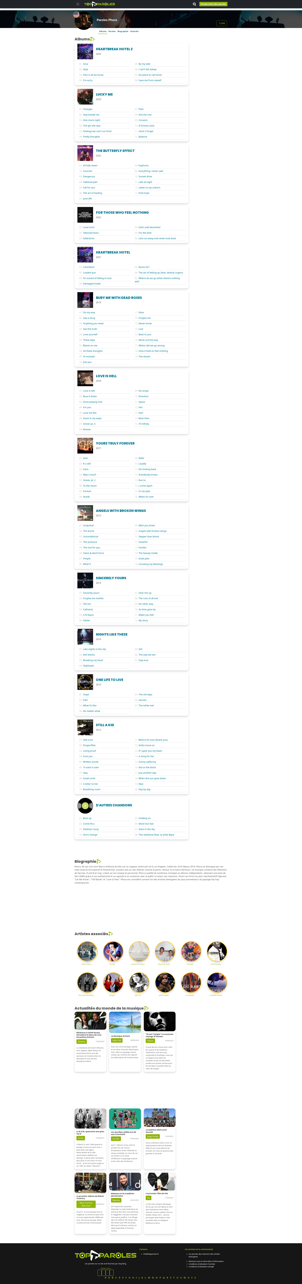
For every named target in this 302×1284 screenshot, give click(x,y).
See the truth (90, 329)
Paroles (112, 31)
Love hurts (88, 227)
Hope (86, 694)
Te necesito (89, 356)
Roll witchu (89, 654)
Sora (85, 63)
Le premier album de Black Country (90, 1197)
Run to (142, 480)
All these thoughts (93, 351)
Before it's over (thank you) (153, 739)
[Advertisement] (209, 51)
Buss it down (90, 396)
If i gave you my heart (150, 750)
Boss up (87, 818)
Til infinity (144, 423)
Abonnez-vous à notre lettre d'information (206, 1261)
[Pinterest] (104, 1273)
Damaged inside (92, 283)
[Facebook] (100, 1273)
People (86, 558)
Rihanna (81, 1041)
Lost (141, 329)
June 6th (87, 198)
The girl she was (91, 125)
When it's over (146, 496)
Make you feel (146, 614)
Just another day (147, 772)
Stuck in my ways (92, 418)
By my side (144, 63)
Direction (143, 396)
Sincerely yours (91, 592)
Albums (103, 31)
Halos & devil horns (93, 553)
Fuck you (88, 756)
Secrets (142, 700)
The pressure (90, 542)
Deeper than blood (149, 536)
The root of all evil (148, 598)
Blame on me (90, 345)
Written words (90, 761)
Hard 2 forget (146, 131)
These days (89, 340)
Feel (141, 412)
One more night (91, 120)
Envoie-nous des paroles (213, 4)
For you (87, 407)
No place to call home (150, 74)
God (85, 458)
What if (87, 564)
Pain (85, 700)
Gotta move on (147, 745)
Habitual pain (90, 182)
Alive (141, 312)
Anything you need (93, 323)
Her (141, 407)
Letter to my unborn (149, 187)
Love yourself (90, 334)
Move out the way (148, 340)
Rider (141, 458)
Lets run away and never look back (157, 238)
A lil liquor (88, 614)
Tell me (87, 603)
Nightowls (88, 665)
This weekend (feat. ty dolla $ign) (156, 834)
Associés (134, 31)
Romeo (87, 429)
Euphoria (143, 165)
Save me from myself (150, 80)
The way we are (147, 654)
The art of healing (92, 193)
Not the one (145, 114)
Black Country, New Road (86, 1204)
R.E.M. (80, 1138)
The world (88, 531)
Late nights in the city (94, 649)
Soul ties (87, 171)
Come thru (88, 823)
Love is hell (89, 390)
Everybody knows (148, 474)
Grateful (143, 542)
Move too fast (146, 823)
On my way (89, 312)
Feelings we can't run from (97, 131)
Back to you (145, 334)
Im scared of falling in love (97, 278)
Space (142, 401)
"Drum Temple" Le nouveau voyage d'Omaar (159, 1035)
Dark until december (150, 227)
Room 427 (144, 267)
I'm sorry (87, 80)
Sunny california (147, 761)
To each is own (91, 767)
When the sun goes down (152, 778)
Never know (145, 323)
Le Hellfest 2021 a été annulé (156, 1131)
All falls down (90, 165)
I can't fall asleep (148, 69)
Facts (85, 469)
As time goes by (147, 609)
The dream (144, 356)
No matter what (91, 711)
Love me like (89, 412)
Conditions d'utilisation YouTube (202, 1264)
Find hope (144, 193)
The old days (145, 694)
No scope (144, 390)
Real (141, 783)
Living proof (89, 750)
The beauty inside (148, 553)
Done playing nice (92, 401)
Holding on (145, 818)
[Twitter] (112, 1273)
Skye (85, 69)
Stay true (143, 660)
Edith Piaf (117, 1040)
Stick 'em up (145, 592)
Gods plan (144, 558)
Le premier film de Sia (157, 1193)
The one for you (91, 547)
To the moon (90, 485)
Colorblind (88, 267)
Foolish (142, 547)
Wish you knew (147, 525)
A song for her (146, 756)
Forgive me (145, 318)
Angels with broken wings (153, 531)
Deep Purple (152, 1136)
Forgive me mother (93, 598)
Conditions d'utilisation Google (201, 1266)
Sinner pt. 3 (89, 423)
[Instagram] (108, 1273)
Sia (148, 1198)
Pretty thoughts (91, 136)
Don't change (90, 834)
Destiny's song (91, 829)
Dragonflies (89, 745)
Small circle (89, 778)
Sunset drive (145, 176)
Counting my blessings (151, 564)
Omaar (150, 1040)
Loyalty (142, 463)
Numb (86, 496)
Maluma (116, 1200)
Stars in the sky (147, 829)
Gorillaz (116, 1138)
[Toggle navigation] (78, 4)
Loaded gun (89, 272)
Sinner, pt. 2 (89, 480)
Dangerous (89, 176)
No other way (146, 603)
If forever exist (146, 125)
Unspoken (88, 525)
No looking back (147, 469)
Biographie (122, 31)
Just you (87, 362)
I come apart (145, 485)
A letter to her (90, 783)
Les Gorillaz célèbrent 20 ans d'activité (123, 1133)
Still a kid (88, 739)
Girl (140, 649)
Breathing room (91, 789)
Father (86, 620)
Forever (87, 491)
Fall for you (89, 187)
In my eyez (144, 491)
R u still (87, 463)
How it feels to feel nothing (153, 351)
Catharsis (88, 609)
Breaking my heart (93, 660)
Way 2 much (89, 474)
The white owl (146, 705)
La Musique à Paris (120, 1036)
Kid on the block (147, 767)
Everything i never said (151, 171)
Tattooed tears (91, 232)
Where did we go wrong (152, 345)
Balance (143, 136)
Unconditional (90, 536)
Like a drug (89, 318)
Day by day (144, 789)
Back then (144, 418)
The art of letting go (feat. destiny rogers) (161, 272)
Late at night (145, 182)
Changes (87, 109)
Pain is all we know (93, 74)
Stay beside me (91, 114)
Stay (85, 772)
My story (143, 620)
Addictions (88, 238)
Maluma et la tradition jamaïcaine (122, 1194)
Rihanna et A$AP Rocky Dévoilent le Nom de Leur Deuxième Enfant (89, 1035)
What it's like (89, 705)
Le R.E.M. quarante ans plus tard (90, 1132)
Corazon (143, 120)
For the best (145, 232)
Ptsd (141, 109)
